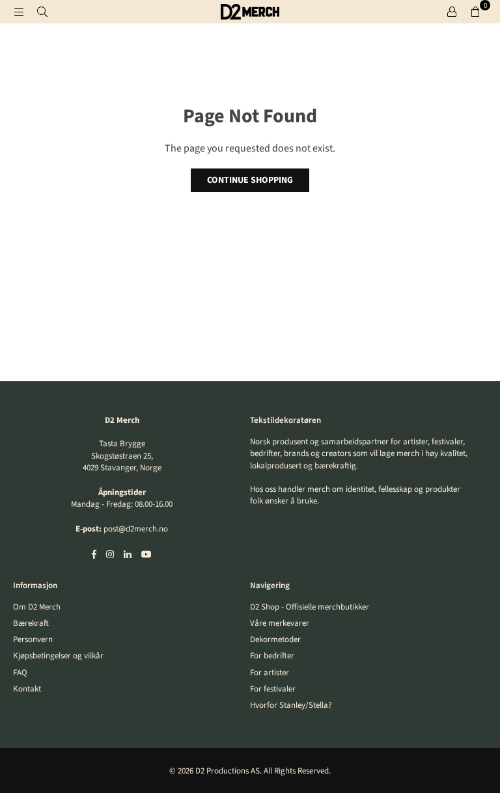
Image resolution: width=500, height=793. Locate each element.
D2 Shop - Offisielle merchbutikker (309, 607)
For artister (269, 673)
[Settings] (452, 11)
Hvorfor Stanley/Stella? (291, 705)
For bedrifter (272, 656)
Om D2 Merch (37, 607)
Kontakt (27, 689)
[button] (475, 11)
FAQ (20, 673)
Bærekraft (31, 623)
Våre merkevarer (279, 623)
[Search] (42, 12)
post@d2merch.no (136, 529)
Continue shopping (250, 180)
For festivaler (273, 689)
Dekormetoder (275, 639)
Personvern (33, 639)
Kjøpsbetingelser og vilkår (58, 656)
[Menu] (19, 12)
